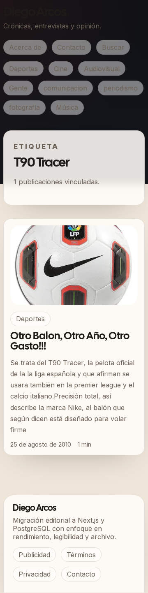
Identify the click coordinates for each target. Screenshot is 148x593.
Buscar (113, 47)
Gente (18, 88)
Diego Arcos (34, 13)
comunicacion (65, 88)
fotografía (24, 107)
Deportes (23, 69)
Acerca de (25, 47)
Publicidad (34, 555)
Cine (60, 69)
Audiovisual (102, 69)
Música (67, 107)
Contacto (71, 47)
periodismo (121, 88)
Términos (81, 555)
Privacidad (34, 574)
